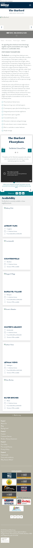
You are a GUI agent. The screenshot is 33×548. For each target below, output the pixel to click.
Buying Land (4, 428)
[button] (1, 27)
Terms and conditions (7, 457)
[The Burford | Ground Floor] (16, 148)
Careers (3, 434)
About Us (4, 423)
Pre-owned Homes (6, 447)
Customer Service (6, 436)
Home (2, 40)
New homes (8, 40)
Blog (2, 426)
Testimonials (4, 455)
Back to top (17, 415)
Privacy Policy (5, 449)
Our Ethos (4, 444)
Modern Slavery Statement (9, 439)
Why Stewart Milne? (7, 460)
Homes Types (16, 40)
